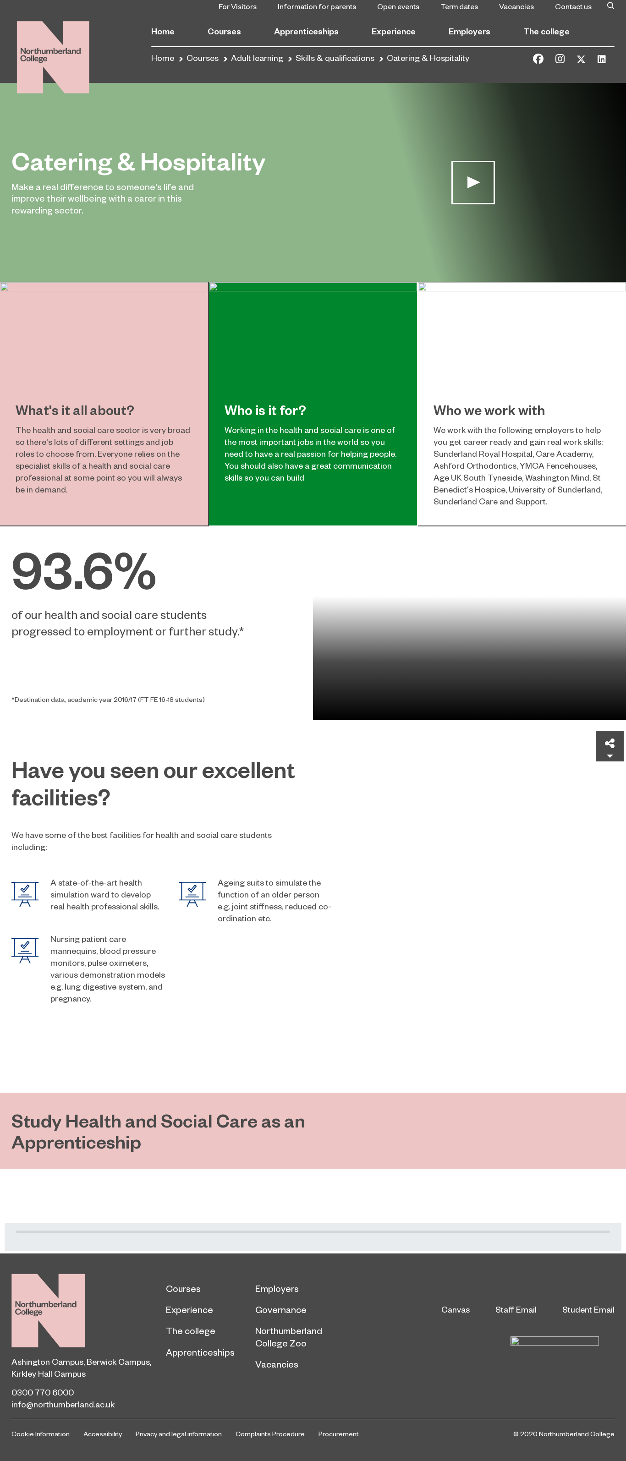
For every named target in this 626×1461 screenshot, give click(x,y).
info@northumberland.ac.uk (63, 1404)
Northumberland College (48, 1310)
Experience (394, 31)
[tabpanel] (313, 623)
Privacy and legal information (179, 1433)
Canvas (455, 1309)
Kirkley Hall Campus (48, 1373)
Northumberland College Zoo (288, 1336)
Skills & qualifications (335, 57)
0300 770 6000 (42, 1392)
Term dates (459, 6)
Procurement (338, 1433)
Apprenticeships (306, 31)
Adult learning (257, 57)
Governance (281, 1309)
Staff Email (516, 1309)
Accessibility (102, 1433)
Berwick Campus (118, 1361)
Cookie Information (40, 1433)
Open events (398, 6)
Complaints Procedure (270, 1433)
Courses (224, 31)
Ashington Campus (47, 1361)
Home (163, 31)
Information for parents (317, 6)
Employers (469, 31)
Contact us (573, 6)
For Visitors (238, 6)
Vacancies (516, 6)
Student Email (588, 1309)
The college (546, 31)
